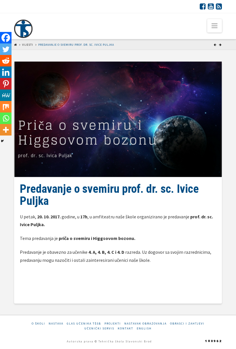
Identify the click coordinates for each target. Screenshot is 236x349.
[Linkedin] (6, 72)
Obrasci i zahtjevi (187, 323)
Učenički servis (99, 328)
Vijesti (27, 45)
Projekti (112, 323)
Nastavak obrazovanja (145, 323)
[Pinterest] (6, 83)
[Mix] (6, 106)
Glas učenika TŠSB (84, 323)
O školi (38, 323)
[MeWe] (6, 95)
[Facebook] (203, 6)
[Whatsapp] (6, 118)
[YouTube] (211, 6)
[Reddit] (6, 60)
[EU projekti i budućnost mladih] (23, 29)
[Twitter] (6, 49)
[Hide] (2, 141)
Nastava (56, 323)
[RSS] (219, 6)
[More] (6, 130)
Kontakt (125, 328)
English (144, 328)
